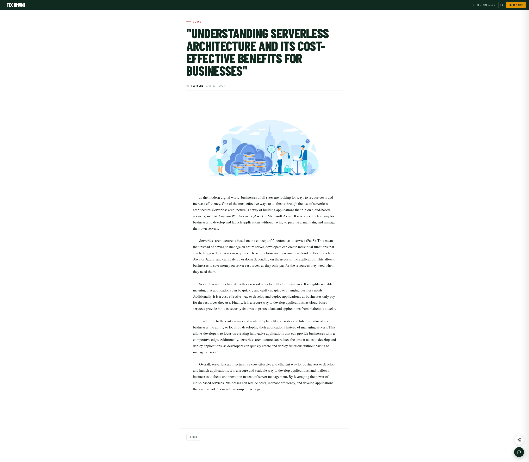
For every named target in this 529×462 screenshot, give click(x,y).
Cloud (193, 437)
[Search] (501, 5)
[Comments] (519, 452)
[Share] (519, 440)
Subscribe (516, 5)
